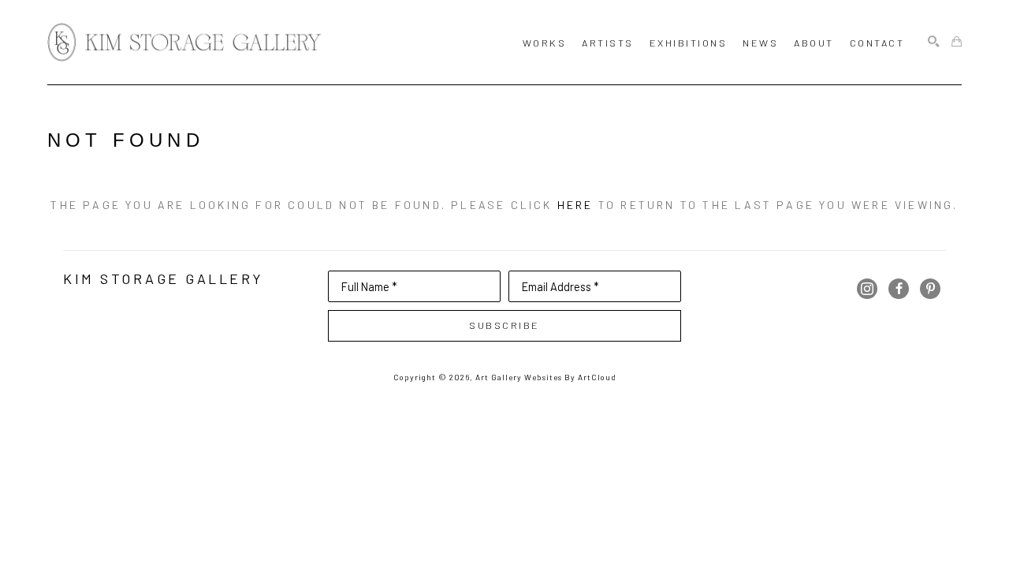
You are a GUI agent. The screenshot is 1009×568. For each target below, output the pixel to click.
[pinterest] (930, 288)
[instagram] (867, 288)
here (575, 204)
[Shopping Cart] (956, 42)
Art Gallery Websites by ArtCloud (545, 377)
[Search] (934, 42)
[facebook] (898, 288)
